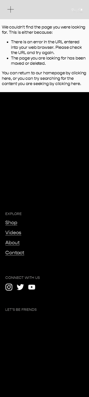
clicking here (67, 83)
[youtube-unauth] (31, 287)
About (12, 243)
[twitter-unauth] (20, 287)
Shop (11, 223)
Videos (13, 233)
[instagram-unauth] (9, 287)
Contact (14, 253)
